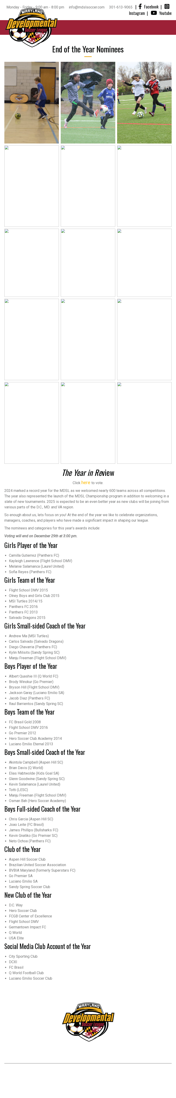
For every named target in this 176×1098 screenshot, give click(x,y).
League (84, 1053)
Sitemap (154, 1072)
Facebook (151, 7)
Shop (143, 1053)
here (86, 482)
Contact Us (114, 1053)
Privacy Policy (132, 1072)
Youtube (165, 13)
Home (33, 1053)
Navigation (106, 27)
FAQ (166, 1072)
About (58, 1053)
